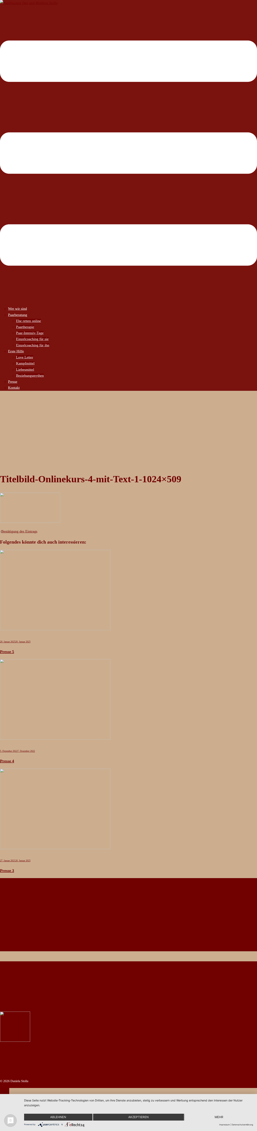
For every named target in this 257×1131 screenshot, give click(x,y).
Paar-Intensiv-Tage (30, 333)
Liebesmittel (25, 369)
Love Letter (24, 357)
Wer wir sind (17, 309)
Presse (12, 382)
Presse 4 (7, 761)
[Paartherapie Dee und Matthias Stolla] (29, 3)
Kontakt (14, 388)
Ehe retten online (28, 321)
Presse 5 (7, 651)
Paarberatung (17, 315)
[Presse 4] (55, 738)
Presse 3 (7, 870)
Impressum (7, 988)
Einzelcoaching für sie (32, 339)
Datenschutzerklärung (242, 1124)
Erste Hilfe (16, 351)
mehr (219, 1117)
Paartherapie (25, 327)
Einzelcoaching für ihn (32, 345)
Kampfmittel (25, 363)
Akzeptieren (138, 1117)
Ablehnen (58, 1117)
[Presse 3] (55, 848)
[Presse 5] (55, 629)
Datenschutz (8, 1049)
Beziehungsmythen (30, 376)
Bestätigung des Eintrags (19, 531)
